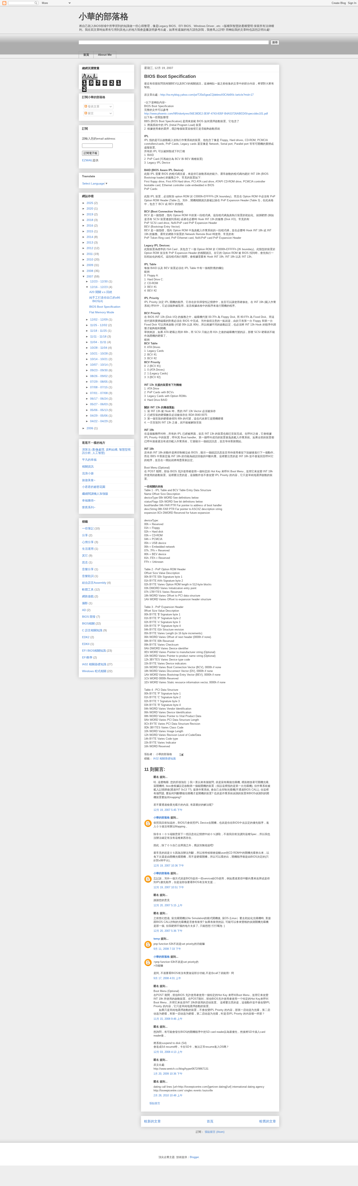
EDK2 (86, 637)
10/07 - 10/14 (99, 364)
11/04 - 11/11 (98, 342)
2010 (90, 259)
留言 (90, 113)
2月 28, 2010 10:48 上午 (168, 1095)
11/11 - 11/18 (98, 336)
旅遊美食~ (88, 480)
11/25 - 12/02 (99, 325)
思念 (85, 562)
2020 (90, 208)
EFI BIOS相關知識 (94, 650)
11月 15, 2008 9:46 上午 (168, 1018)
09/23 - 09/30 (99, 370)
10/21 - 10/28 (99, 353)
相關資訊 (88, 466)
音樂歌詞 (88, 576)
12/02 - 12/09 (99, 319)
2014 (90, 237)
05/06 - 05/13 (99, 410)
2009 (90, 265)
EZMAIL (87, 160)
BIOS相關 (88, 623)
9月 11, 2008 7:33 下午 (167, 948)
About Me (105, 54)
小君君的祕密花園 (93, 486)
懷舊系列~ (88, 507)
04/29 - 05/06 (99, 415)
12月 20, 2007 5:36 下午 (168, 930)
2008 (90, 270)
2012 (90, 248)
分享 (85, 535)
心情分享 (88, 542)
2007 (90, 276)
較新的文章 (152, 1121)
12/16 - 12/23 (99, 287)
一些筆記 (88, 528)
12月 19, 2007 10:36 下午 (169, 865)
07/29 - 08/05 (99, 381)
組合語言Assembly (94, 582)
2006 (90, 428)
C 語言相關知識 (92, 630)
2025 (90, 203)
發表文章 (93, 106)
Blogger (194, 1157)
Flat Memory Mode (101, 312)
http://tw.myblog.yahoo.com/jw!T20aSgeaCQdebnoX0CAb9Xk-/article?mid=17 (207, 94)
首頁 (86, 54)
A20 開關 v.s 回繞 (100, 292)
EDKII (86, 644)
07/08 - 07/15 (99, 387)
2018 (90, 220)
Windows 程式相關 (94, 671)
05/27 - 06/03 (99, 404)
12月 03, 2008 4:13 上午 (168, 1051)
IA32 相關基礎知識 (164, 758)
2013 (90, 242)
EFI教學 (87, 657)
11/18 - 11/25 (99, 330)
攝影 (85, 603)
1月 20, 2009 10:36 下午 (168, 1073)
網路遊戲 (88, 596)
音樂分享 (88, 569)
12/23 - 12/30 (99, 281)
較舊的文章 (267, 1121)
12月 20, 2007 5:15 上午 (168, 905)
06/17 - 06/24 (99, 398)
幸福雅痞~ (88, 500)
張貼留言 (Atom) (214, 1131)
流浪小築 (88, 473)
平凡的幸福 (89, 459)
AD (84, 610)
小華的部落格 (103, 16)
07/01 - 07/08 (99, 393)
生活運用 (88, 548)
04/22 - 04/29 (99, 421)
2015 (90, 231)
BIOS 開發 (89, 616)
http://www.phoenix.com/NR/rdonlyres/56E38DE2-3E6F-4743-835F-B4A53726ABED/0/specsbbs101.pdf (206, 113)
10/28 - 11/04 (99, 347)
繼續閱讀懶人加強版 (95, 493)
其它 (85, 555)
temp (157, 938)
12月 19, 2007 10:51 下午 (169, 887)
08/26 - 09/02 (99, 376)
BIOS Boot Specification (104, 306)
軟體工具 (88, 589)
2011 (90, 254)
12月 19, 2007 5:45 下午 (168, 809)
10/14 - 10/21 (99, 359)
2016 (90, 225)
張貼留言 (154, 1103)
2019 (90, 214)
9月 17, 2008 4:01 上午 (167, 978)
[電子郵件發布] (180, 754)
